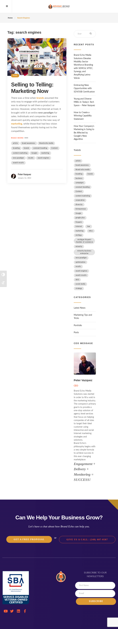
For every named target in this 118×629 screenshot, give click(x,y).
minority (79, 246)
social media (80, 284)
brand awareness (28, 143)
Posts (15, 75)
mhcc (91, 231)
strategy (79, 288)
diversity (79, 204)
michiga (79, 235)
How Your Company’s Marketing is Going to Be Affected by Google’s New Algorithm (84, 132)
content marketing (20, 153)
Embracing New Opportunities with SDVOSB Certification (84, 88)
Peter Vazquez (24, 174)
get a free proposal (29, 539)
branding (16, 148)
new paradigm (18, 158)
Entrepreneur (81, 209)
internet (79, 226)
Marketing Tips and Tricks (83, 316)
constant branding (40, 148)
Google (34, 153)
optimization (80, 262)
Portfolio (78, 325)
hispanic (79, 222)
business (79, 178)
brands (26, 148)
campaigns (80, 182)
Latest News (79, 308)
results (30, 158)
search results (18, 163)
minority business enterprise (84, 252)
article (15, 143)
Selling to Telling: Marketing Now (32, 87)
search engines (43, 158)
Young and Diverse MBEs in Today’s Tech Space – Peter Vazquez (84, 102)
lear (88, 226)
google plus (80, 217)
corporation (80, 200)
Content (54, 148)
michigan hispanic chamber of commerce (84, 241)
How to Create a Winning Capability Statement (83, 115)
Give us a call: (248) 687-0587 (87, 539)
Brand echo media (46, 143)
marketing (45, 153)
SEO (77, 279)
